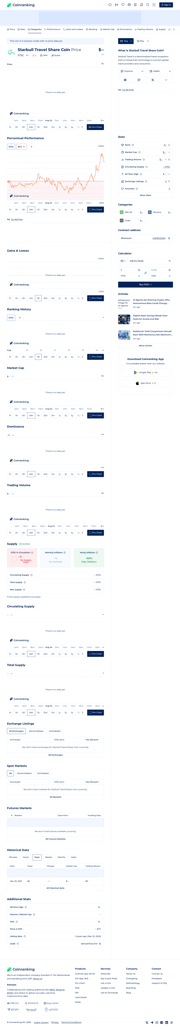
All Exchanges (16, 731)
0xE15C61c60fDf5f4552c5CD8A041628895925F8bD (160, 238)
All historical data (55, 888)
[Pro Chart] (116, 5)
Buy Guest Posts (109, 978)
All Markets (55, 797)
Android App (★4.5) (85, 973)
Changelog (131, 978)
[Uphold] (51, 1009)
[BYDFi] (13, 1009)
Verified (26, 544)
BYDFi (10, 993)
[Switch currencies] (145, 273)
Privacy (55, 1022)
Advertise (105, 973)
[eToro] (31, 1009)
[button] (131, 212)
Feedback (157, 978)
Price (12, 29)
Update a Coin (108, 988)
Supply (162, 29)
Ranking (93, 29)
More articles (145, 345)
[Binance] (31, 1003)
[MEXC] (13, 1003)
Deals (78, 1002)
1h (10, 127)
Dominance (126, 29)
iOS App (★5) (81, 978)
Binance (60, 989)
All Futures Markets (56, 839)
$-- (164, 152)
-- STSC (166, 167)
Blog (128, 992)
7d (38, 127)
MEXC (52, 989)
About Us (37, 978)
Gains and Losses (74, 29)
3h (16, 127)
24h (31, 127)
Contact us (157, 973)
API (76, 992)
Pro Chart (80, 983)
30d (45, 127)
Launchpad (80, 997)
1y (60, 127)
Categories (35, 29)
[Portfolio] (129, 5)
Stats (22, 29)
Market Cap (108, 29)
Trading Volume (145, 29)
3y (66, 127)
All (10, 773)
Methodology (133, 983)
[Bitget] (51, 1003)
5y (72, 127)
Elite (77, 988)
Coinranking (24, 5)
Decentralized (36, 731)
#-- (27, 55)
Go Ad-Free (17, 219)
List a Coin (106, 983)
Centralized (54, 731)
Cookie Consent (41, 1022)
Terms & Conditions (71, 1022)
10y (78, 127)
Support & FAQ (159, 983)
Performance (53, 29)
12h (23, 127)
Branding (131, 988)
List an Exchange (109, 992)
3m (53, 127)
